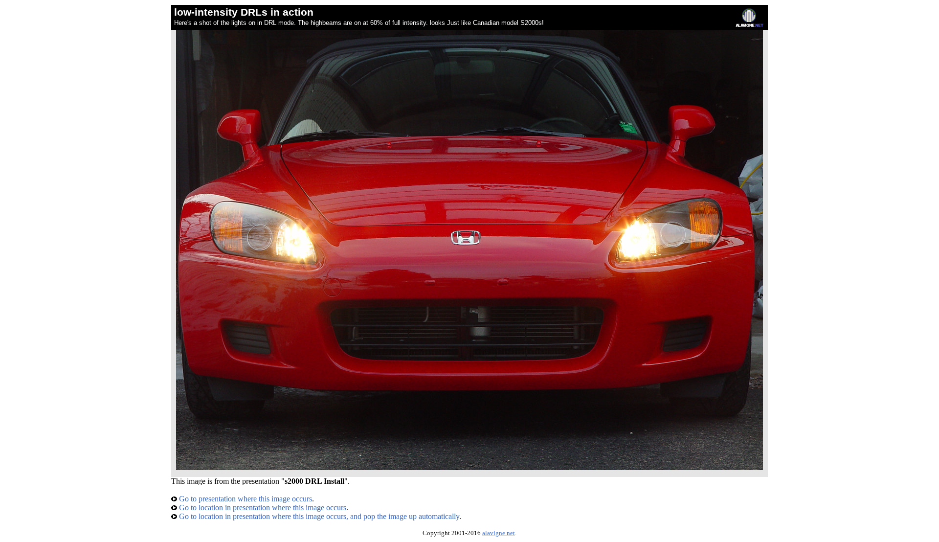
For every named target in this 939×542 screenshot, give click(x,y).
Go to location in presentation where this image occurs (261, 507)
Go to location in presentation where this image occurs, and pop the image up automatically (318, 516)
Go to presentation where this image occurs (244, 499)
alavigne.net (498, 533)
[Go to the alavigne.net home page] (749, 25)
